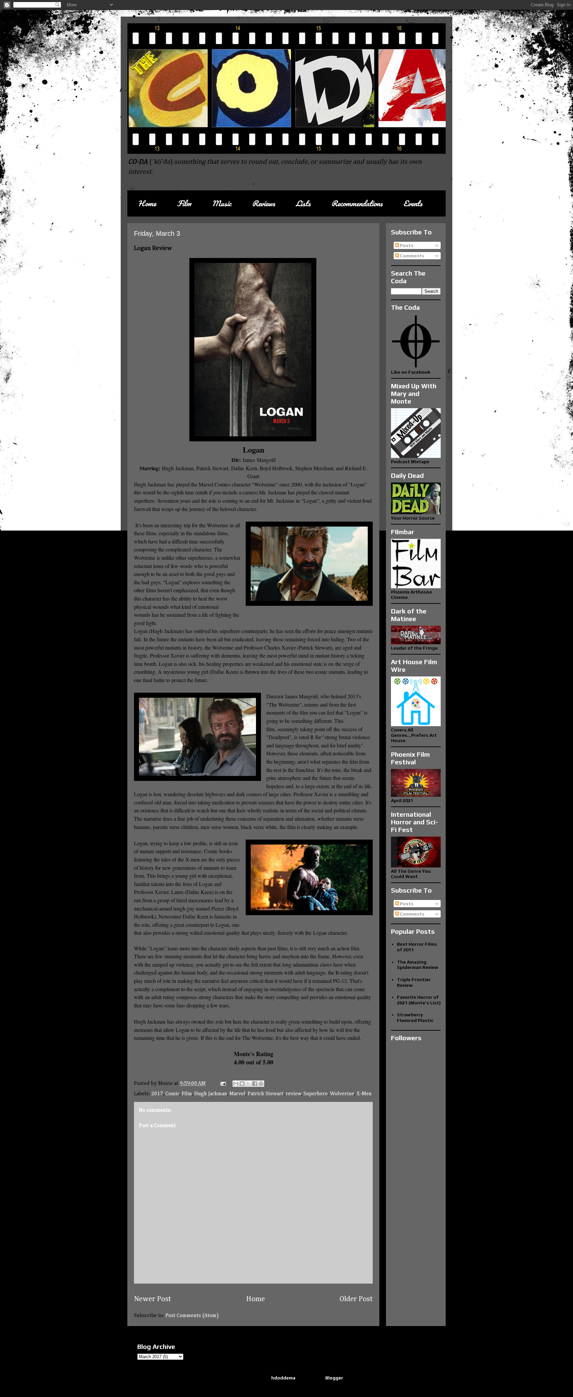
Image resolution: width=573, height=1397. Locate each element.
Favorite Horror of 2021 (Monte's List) (419, 999)
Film (184, 203)
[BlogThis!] (242, 1083)
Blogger (334, 1377)
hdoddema (283, 1377)
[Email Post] (222, 1083)
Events (412, 203)
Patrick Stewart (266, 1094)
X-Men (364, 1094)
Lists (303, 203)
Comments (411, 255)
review (293, 1094)
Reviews (263, 203)
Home (147, 203)
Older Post (356, 1299)
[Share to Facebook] (254, 1083)
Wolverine (342, 1094)
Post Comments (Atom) (192, 1315)
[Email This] (235, 1083)
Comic (172, 1094)
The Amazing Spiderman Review (417, 964)
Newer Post (152, 1299)
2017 (157, 1094)
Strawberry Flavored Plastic (415, 1017)
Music (221, 203)
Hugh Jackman (210, 1094)
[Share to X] (248, 1083)
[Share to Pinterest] (261, 1083)
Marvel (237, 1094)
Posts (406, 245)
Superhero (315, 1094)
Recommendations (356, 203)
